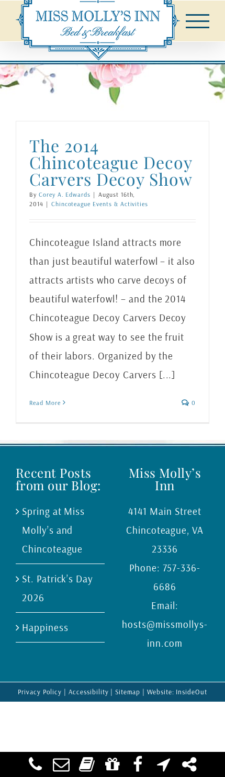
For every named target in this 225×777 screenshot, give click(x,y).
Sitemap (127, 692)
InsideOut (191, 692)
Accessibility (88, 692)
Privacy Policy (40, 692)
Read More (45, 403)
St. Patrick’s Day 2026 (57, 588)
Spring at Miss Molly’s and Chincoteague (53, 530)
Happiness (45, 627)
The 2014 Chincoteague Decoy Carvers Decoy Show (111, 162)
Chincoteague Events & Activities (99, 204)
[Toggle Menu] (197, 21)
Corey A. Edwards (65, 194)
